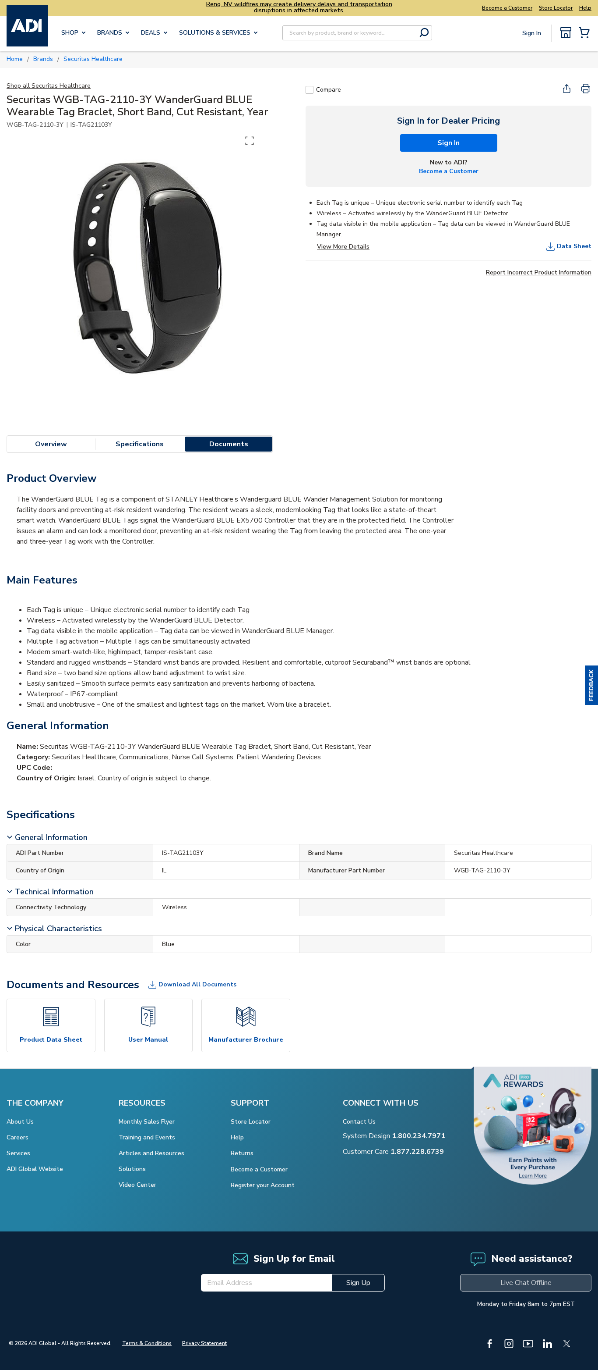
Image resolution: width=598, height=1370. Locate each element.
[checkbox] (309, 90)
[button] (591, 685)
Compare (328, 89)
